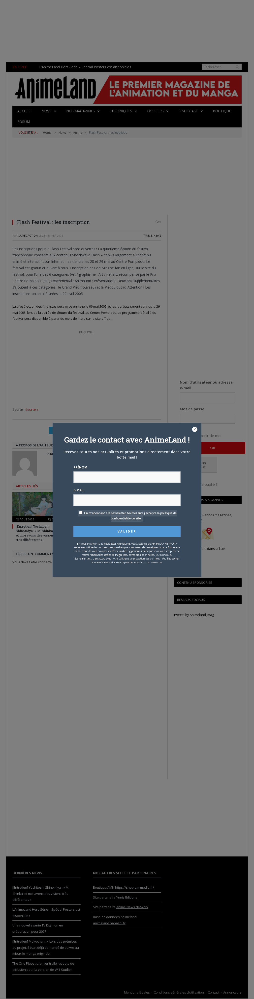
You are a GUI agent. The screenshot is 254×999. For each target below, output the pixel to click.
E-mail (78, 490)
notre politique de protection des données (136, 558)
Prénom (80, 467)
